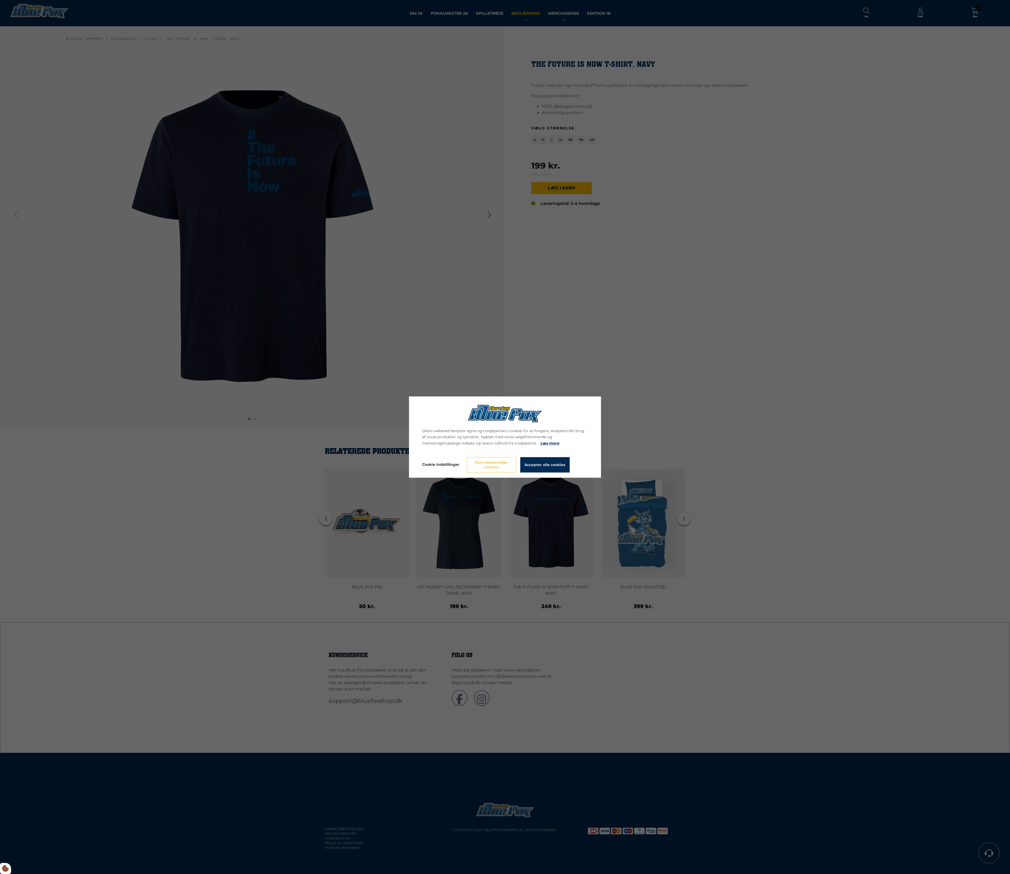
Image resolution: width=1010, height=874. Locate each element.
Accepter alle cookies (544, 464)
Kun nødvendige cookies (491, 464)
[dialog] (505, 437)
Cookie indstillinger (440, 464)
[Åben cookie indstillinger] (5, 868)
